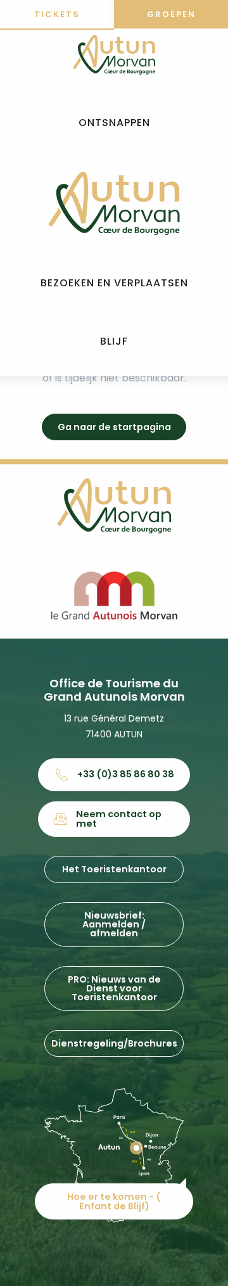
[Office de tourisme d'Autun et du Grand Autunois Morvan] (113, 203)
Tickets (57, 14)
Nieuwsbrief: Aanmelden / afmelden (114, 924)
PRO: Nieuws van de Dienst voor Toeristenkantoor (114, 988)
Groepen (171, 14)
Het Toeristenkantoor (114, 869)
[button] (114, 123)
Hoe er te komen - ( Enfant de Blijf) (114, 1201)
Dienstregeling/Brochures (114, 1043)
